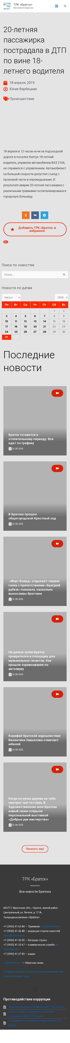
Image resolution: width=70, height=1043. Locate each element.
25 (16, 331)
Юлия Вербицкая (23, 89)
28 (44, 331)
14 (44, 321)
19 (25, 326)
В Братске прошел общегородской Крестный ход (32, 516)
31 (6, 337)
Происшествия (22, 99)
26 (25, 331)
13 (35, 321)
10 (6, 321)
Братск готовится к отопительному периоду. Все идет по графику (31, 439)
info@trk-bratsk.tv (50, 926)
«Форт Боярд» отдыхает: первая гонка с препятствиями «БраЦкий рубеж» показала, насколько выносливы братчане (34, 587)
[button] (65, 6)
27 (35, 331)
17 (6, 326)
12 (25, 321)
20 (35, 326)
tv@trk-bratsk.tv (13, 962)
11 (16, 321)
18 (15, 326)
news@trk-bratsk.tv (14, 935)
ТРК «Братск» (23, 4)
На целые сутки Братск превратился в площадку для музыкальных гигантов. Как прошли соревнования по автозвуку (31, 660)
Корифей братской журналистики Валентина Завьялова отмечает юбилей (34, 740)
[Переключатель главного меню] (56, 6)
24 (6, 331)
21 (44, 326)
